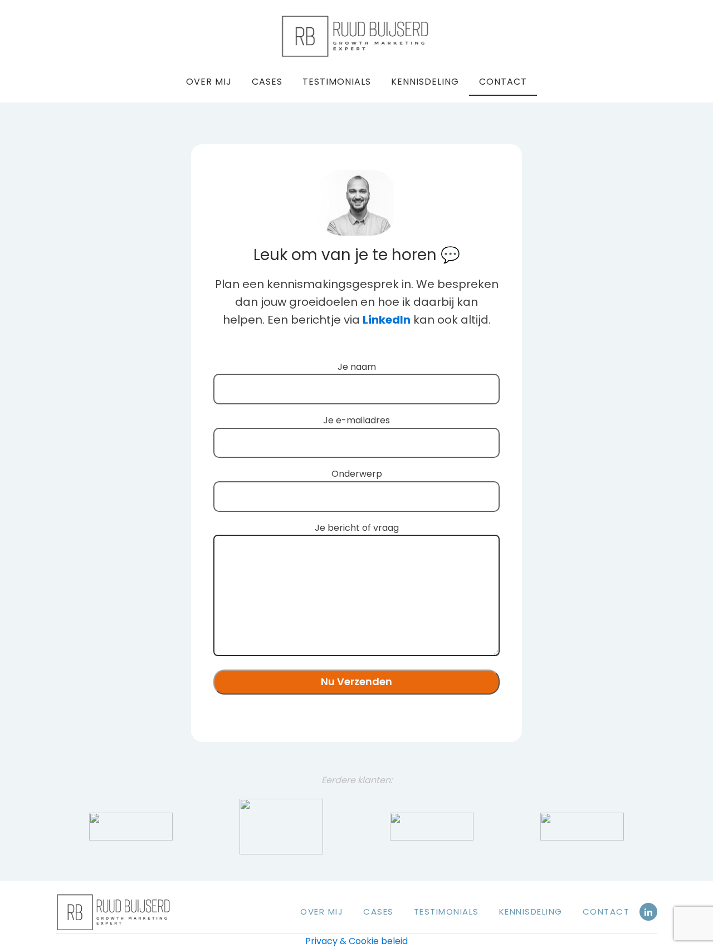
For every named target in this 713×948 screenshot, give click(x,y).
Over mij (209, 81)
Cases (267, 81)
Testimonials (336, 81)
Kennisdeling (425, 81)
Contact (503, 81)
